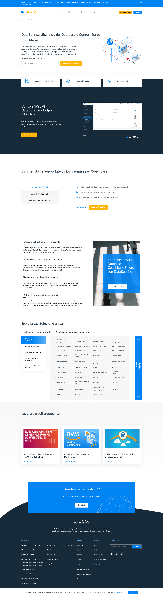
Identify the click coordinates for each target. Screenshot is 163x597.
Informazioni (80, 545)
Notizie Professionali (83, 569)
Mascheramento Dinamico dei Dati (33, 562)
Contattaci (80, 559)
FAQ (95, 550)
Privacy (108, 531)
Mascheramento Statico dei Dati (32, 565)
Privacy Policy (118, 592)
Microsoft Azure (51, 554)
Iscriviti (137, 546)
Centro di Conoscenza (83, 579)
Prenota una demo (125, 12)
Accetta (133, 592)
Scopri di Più (80, 207)
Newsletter (114, 541)
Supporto (53, 12)
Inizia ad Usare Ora (98, 207)
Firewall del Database (27, 554)
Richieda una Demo (117, 287)
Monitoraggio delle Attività (29, 550)
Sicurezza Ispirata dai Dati (28, 583)
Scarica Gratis (29, 135)
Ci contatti (81, 505)
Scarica (138, 12)
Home (23, 20)
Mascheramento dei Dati (28, 559)
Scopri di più (27, 461)
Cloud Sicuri (50, 550)
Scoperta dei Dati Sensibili (28, 569)
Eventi (79, 550)
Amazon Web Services (53, 559)
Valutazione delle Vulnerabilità (29, 578)
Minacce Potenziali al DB (84, 574)
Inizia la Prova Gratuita (71, 63)
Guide (96, 545)
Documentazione (99, 554)
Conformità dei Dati (27, 574)
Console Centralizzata (100, 559)
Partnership (80, 554)
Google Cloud (50, 564)
